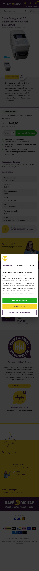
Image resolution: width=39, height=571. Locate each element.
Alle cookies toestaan (19, 300)
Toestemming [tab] (7, 265)
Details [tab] (19, 265)
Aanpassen (18, 306)
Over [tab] (32, 265)
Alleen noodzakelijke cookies (19, 312)
